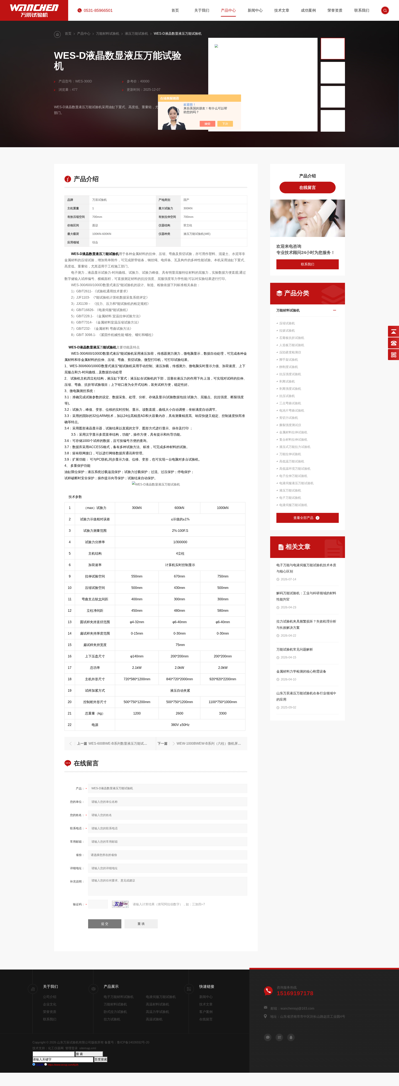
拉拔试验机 (287, 330)
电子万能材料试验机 (119, 997)
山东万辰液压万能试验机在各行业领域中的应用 (306, 696)
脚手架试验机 (288, 359)
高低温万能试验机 (291, 461)
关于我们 (201, 10)
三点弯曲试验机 (290, 403)
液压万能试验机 (136, 33)
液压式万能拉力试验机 (294, 447)
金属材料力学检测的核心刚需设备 (301, 671)
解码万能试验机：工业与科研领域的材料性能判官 (306, 596)
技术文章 (281, 10)
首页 (175, 10)
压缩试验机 (287, 323)
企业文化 (49, 1004)
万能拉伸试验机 (290, 454)
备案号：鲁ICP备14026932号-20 (127, 1042)
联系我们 (361, 10)
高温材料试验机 (157, 1004)
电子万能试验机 (290, 497)
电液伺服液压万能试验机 (296, 483)
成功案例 (308, 10)
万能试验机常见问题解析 (294, 649)
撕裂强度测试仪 (290, 425)
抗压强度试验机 (290, 374)
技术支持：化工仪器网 (48, 1048)
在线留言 (307, 187)
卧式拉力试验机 (115, 1012)
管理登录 (71, 1048)
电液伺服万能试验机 (293, 505)
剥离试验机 (287, 381)
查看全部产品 (303, 518)
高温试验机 (154, 1019)
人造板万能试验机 (291, 345)
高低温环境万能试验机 (294, 468)
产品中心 (228, 10)
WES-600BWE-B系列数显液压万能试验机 (119, 743)
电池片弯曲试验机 (291, 410)
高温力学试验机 (157, 1012)
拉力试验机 (112, 1019)
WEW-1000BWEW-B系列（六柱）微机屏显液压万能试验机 (220, 743)
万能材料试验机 (107, 33)
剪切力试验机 (288, 417)
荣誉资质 (335, 10)
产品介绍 (307, 176)
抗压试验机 (287, 396)
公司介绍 (49, 997)
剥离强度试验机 (290, 388)
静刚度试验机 (288, 367)
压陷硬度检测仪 (290, 352)
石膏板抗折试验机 (291, 338)
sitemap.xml (87, 1048)
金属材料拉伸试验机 (293, 432)
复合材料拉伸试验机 (293, 439)
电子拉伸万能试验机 (293, 476)
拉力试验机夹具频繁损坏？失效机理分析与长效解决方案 (306, 624)
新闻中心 (255, 10)
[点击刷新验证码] (120, 904)
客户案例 (206, 1012)
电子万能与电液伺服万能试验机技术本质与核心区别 (306, 568)
